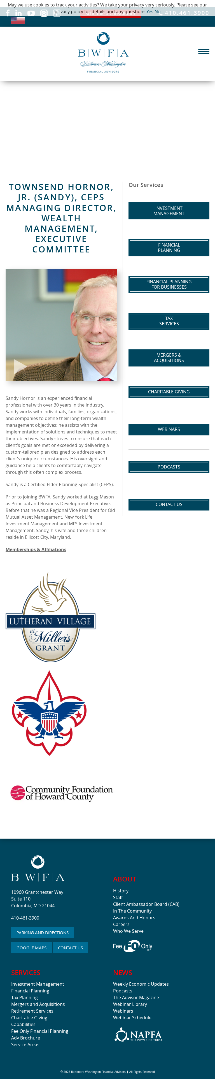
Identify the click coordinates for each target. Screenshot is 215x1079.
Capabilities (23, 1024)
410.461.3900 (186, 13)
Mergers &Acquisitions (169, 357)
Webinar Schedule (132, 1018)
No (158, 11)
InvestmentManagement (168, 211)
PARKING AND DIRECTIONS (43, 932)
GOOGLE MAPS (31, 947)
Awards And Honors (134, 918)
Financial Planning (30, 991)
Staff (118, 897)
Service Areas (25, 1044)
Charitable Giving (169, 392)
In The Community (132, 911)
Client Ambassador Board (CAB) (146, 904)
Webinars (169, 429)
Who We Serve (128, 931)
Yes (149, 11)
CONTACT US (70, 947)
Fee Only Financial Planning (39, 1031)
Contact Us (169, 504)
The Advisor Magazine (136, 997)
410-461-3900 (25, 918)
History (120, 891)
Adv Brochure (25, 1038)
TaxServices (169, 321)
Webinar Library (130, 1004)
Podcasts (169, 467)
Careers (121, 924)
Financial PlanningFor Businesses (169, 284)
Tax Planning (24, 997)
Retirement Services (32, 1011)
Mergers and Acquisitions (38, 1004)
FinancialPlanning (169, 247)
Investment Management (37, 984)
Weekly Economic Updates (141, 984)
